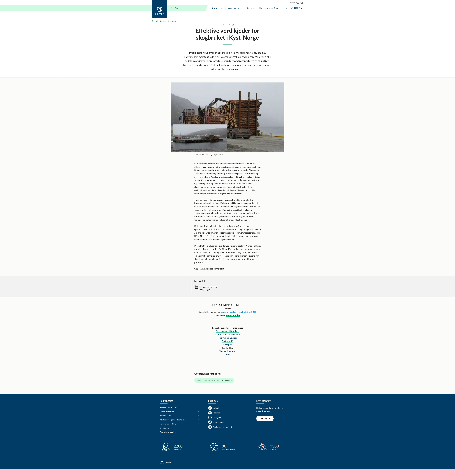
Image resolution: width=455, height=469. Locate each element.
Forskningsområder (268, 8)
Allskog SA (227, 344)
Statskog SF (227, 341)
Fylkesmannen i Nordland (227, 331)
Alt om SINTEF (292, 8)
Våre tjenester (235, 8)
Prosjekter (172, 21)
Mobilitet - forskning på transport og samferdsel (214, 380)
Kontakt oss (217, 8)
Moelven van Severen (227, 337)
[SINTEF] (159, 9)
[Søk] (173, 8)
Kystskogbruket (233, 315)
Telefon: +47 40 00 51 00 (170, 407)
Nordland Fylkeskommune (227, 334)
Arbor (227, 354)
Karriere (250, 8)
